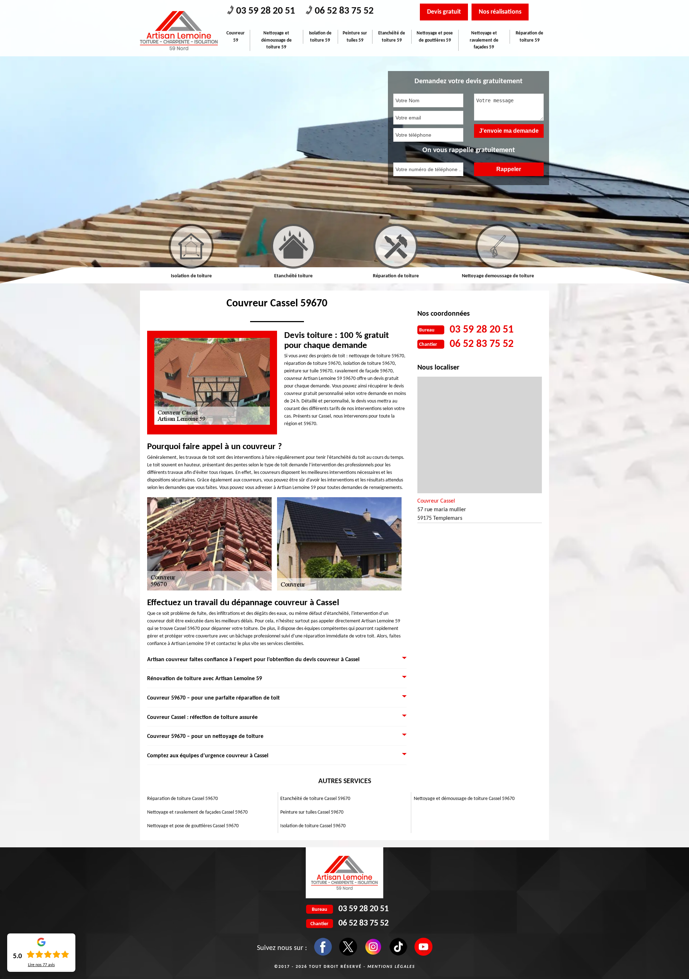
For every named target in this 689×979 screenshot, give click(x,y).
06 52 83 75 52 (344, 11)
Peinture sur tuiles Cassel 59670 (311, 812)
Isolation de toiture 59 (320, 37)
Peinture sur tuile (498, 276)
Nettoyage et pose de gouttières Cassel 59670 (193, 826)
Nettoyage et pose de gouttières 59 (435, 37)
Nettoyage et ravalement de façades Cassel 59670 (197, 812)
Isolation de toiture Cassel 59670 (313, 826)
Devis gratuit (444, 12)
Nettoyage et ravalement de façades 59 (484, 40)
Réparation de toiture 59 (529, 37)
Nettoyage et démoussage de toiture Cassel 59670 (464, 798)
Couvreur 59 (235, 37)
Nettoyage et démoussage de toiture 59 (276, 40)
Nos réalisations (500, 12)
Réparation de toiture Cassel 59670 (182, 798)
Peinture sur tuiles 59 (355, 37)
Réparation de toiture (294, 276)
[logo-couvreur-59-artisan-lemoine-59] (179, 31)
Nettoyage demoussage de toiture (396, 276)
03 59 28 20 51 (265, 11)
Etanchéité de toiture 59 (391, 37)
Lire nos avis (41, 965)
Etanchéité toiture (191, 276)
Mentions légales (391, 967)
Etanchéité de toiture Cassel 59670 (315, 798)
